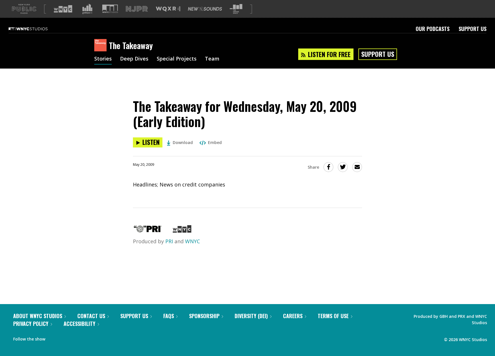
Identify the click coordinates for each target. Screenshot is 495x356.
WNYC (192, 241)
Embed (215, 142)
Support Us (472, 28)
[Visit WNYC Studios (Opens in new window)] (110, 9)
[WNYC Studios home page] (35, 28)
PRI (169, 241)
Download (183, 142)
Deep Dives (134, 59)
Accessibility (79, 323)
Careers (292, 316)
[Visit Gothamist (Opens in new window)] (87, 9)
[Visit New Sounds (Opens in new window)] (205, 9)
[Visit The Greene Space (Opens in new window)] (236, 9)
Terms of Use (333, 316)
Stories (103, 59)
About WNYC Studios (37, 316)
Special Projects (177, 59)
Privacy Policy (30, 323)
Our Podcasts (432, 28)
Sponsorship (204, 316)
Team (212, 59)
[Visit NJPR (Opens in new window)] (137, 9)
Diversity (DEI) (251, 316)
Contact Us (91, 316)
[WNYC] (182, 230)
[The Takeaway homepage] (101, 45)
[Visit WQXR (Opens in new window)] (168, 9)
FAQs (168, 316)
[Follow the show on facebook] (53, 338)
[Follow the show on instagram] (75, 338)
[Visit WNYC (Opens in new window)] (63, 9)
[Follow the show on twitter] (64, 338)
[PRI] (148, 230)
